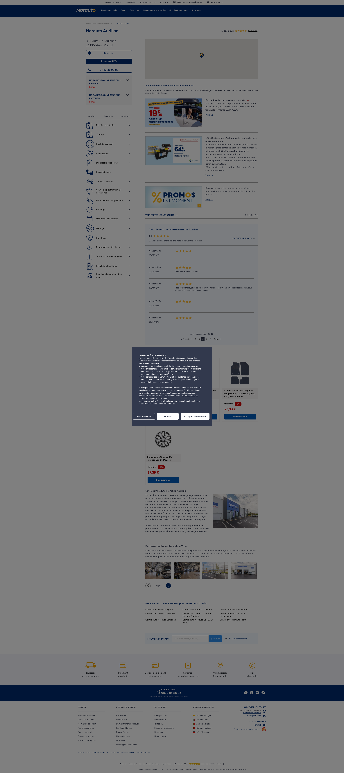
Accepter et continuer (195, 416)
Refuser (168, 416)
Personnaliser (144, 416)
